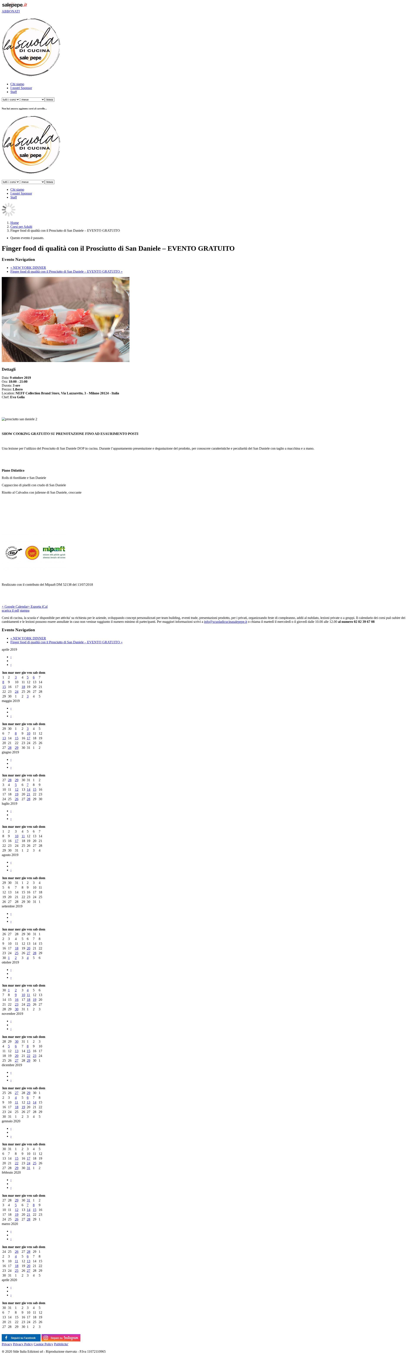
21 (28, 794)
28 (9, 747)
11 (23, 836)
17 (28, 738)
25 (16, 953)
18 (23, 687)
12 (16, 789)
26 (16, 799)
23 (16, 1004)
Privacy (7, 1344)
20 (28, 948)
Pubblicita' (61, 1344)
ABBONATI (11, 11)
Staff (13, 92)
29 (16, 747)
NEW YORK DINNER (28, 267)
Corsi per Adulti (21, 226)
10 (28, 733)
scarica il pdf (10, 610)
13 (4, 738)
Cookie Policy (43, 1344)
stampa (24, 610)
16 (16, 999)
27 (28, 953)
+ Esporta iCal (38, 606)
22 (28, 1056)
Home (14, 223)
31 (28, 1168)
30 (16, 1009)
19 (16, 794)
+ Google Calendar (15, 606)
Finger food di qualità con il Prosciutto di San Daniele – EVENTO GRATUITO (66, 271)
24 (16, 691)
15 (4, 687)
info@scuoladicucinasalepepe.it (225, 621)
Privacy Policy (23, 1344)
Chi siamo (17, 84)
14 (28, 789)
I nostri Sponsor (21, 88)
